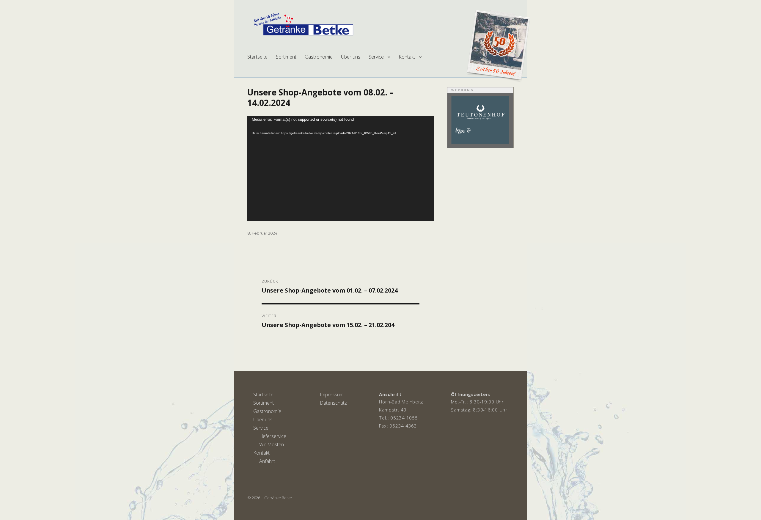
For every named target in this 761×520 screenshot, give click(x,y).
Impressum (332, 394)
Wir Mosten (271, 444)
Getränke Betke (278, 497)
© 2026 (253, 497)
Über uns (350, 57)
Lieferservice (272, 436)
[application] (340, 168)
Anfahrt (267, 461)
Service (376, 57)
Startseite (257, 57)
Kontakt (407, 57)
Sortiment (286, 57)
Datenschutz (333, 403)
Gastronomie (319, 57)
